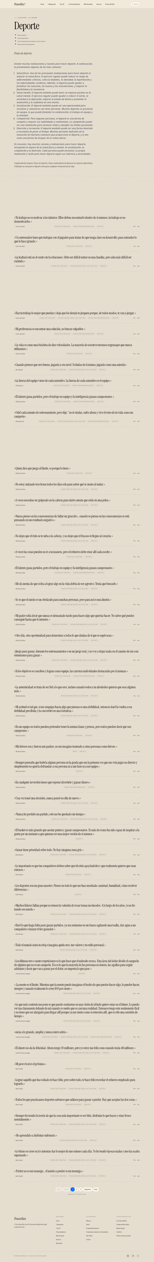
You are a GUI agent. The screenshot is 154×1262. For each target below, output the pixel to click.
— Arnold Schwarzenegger (22, 974)
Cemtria (119, 1232)
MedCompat (120, 1228)
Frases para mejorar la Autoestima (83, 266)
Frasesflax (19, 4)
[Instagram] (128, 1256)
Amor (75, 751)
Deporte (100, 226)
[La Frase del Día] (138, 1256)
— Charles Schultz (19, 354)
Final (95, 1189)
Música (88, 1221)
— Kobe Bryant (18, 855)
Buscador (59, 1243)
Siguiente (87, 1189)
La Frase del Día (121, 1221)
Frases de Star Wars (122, 1224)
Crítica (88, 1239)
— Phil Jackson (18, 385)
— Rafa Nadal (18, 1069)
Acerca (98, 4)
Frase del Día (109, 4)
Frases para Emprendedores (83, 226)
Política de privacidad (123, 1236)
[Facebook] (133, 1256)
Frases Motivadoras (62, 226)
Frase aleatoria (61, 1232)
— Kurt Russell (18, 370)
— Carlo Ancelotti (19, 226)
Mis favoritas (88, 4)
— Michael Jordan (19, 401)
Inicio (42, 4)
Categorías (52, 4)
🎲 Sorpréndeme (74, 4)
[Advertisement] (77, 192)
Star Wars (89, 1236)
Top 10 (62, 4)
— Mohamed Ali (19, 421)
